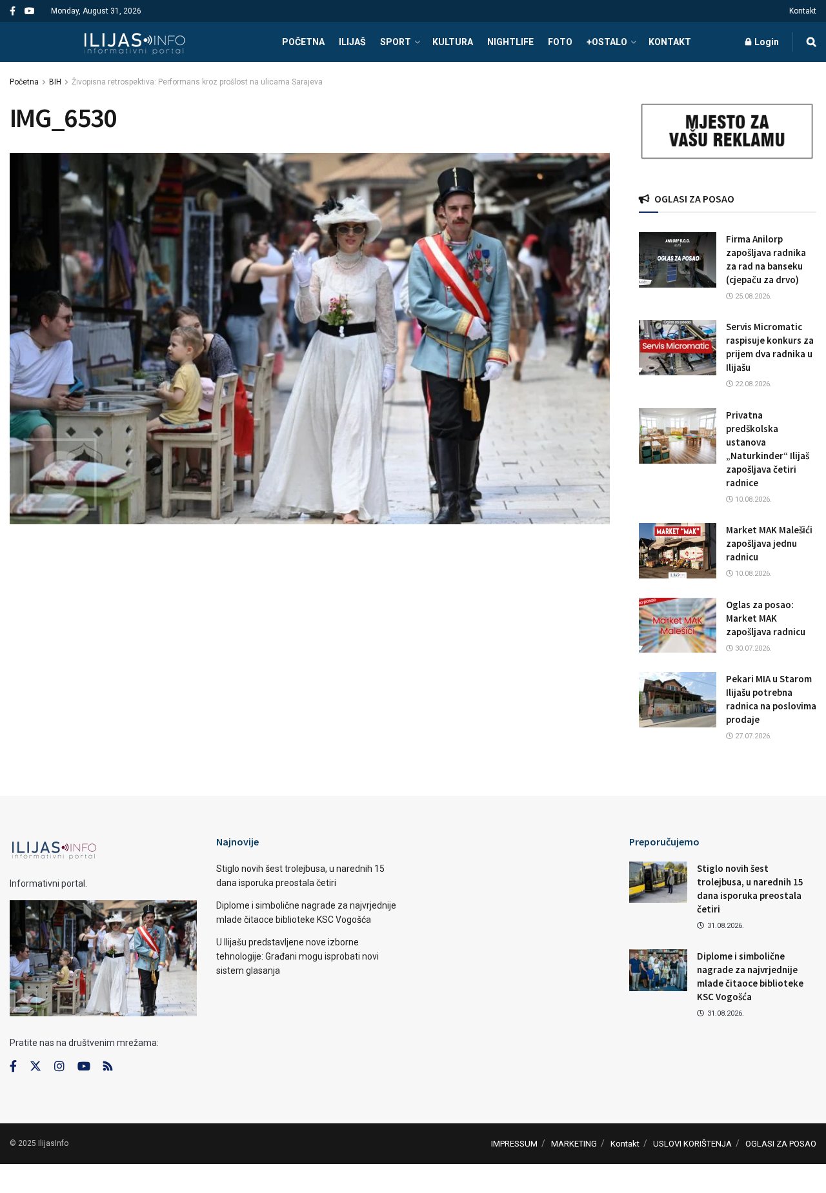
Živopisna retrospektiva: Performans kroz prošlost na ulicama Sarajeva (197, 81)
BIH (55, 81)
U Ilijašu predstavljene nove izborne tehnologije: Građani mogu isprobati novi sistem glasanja (297, 956)
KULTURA (452, 42)
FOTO (560, 42)
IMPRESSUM (514, 1144)
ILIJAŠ (352, 42)
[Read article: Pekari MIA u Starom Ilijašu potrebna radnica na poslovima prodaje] (677, 699)
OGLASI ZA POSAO (780, 1144)
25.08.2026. (752, 296)
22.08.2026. (752, 384)
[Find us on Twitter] (35, 1066)
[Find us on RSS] (107, 1067)
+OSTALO (607, 42)
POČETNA (303, 42)
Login (765, 42)
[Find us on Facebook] (12, 11)
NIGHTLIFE (510, 42)
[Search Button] (811, 42)
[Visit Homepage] (134, 42)
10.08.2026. (752, 499)
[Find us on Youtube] (30, 11)
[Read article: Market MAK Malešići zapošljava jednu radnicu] (677, 550)
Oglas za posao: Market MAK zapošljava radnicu (765, 618)
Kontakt (802, 10)
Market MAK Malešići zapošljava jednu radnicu (769, 543)
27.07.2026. (752, 736)
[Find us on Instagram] (59, 1066)
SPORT (395, 42)
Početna (24, 81)
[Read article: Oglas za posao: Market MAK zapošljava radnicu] (677, 625)
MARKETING (574, 1144)
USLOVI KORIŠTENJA (692, 1144)
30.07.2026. (752, 648)
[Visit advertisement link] (727, 131)
